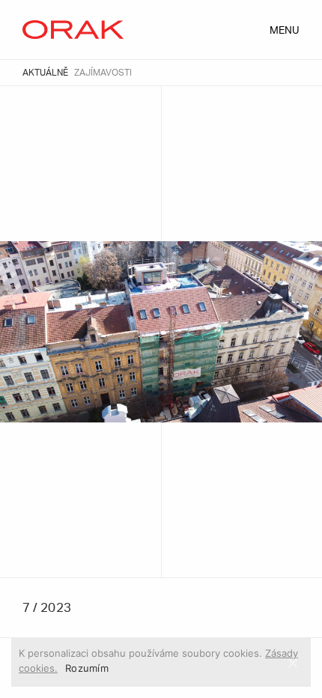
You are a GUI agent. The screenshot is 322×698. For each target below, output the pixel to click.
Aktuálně (45, 72)
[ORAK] (73, 30)
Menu (285, 30)
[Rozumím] (292, 662)
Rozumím (87, 668)
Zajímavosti (103, 72)
